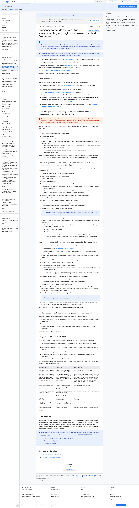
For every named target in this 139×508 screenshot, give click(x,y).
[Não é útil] (99, 26)
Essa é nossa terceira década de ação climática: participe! (70, 505)
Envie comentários (94, 30)
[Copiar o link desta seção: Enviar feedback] (52, 417)
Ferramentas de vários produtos (43, 1)
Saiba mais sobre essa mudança (66, 15)
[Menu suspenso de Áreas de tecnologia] (32, 1)
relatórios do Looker (72, 359)
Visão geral (4, 9)
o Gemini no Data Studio (71, 59)
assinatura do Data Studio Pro (67, 85)
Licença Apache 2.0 (57, 476)
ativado (63, 89)
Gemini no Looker (45, 460)
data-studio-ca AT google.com (85, 434)
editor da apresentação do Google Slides (62, 101)
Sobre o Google (24, 505)
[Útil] (97, 26)
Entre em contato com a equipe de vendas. (31, 496)
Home (40, 26)
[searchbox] (10, 14)
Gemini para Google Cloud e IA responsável (68, 122)
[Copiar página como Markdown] (53, 36)
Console (114, 1)
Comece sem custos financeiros (128, 6)
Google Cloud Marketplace (27, 494)
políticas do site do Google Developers (83, 476)
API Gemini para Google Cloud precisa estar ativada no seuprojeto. (59, 92)
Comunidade (18, 9)
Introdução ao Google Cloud (86, 492)
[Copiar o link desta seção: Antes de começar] (54, 79)
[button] (9, 25)
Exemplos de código (84, 494)
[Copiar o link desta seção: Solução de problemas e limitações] (67, 337)
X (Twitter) (112, 494)
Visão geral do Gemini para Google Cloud (51, 454)
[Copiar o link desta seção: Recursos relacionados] (58, 451)
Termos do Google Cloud (50, 505)
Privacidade (32, 505)
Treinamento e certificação (86, 499)
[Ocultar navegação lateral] (17, 505)
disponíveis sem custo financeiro (49, 87)
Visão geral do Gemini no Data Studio (50, 457)
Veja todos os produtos (26, 489)
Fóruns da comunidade (56, 489)
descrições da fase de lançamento (63, 48)
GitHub (81, 489)
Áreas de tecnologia (25, 1)
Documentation (46, 26)
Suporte (52, 492)
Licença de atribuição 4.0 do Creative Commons (86, 475)
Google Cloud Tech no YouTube (117, 499)
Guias (11, 9)
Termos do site (39, 505)
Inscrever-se (121, 505)
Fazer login (134, 1)
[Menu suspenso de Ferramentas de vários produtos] (53, 1)
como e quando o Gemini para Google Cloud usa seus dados (57, 70)
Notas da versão (54, 494)
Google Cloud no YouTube (115, 496)
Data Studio (8, 6)
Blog (111, 489)
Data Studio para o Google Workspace (64, 248)
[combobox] (101, 1)
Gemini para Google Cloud (70, 65)
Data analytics (54, 26)
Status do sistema (55, 496)
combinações (78, 352)
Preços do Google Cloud (26, 492)
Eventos (111, 492)
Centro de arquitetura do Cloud (87, 496)
